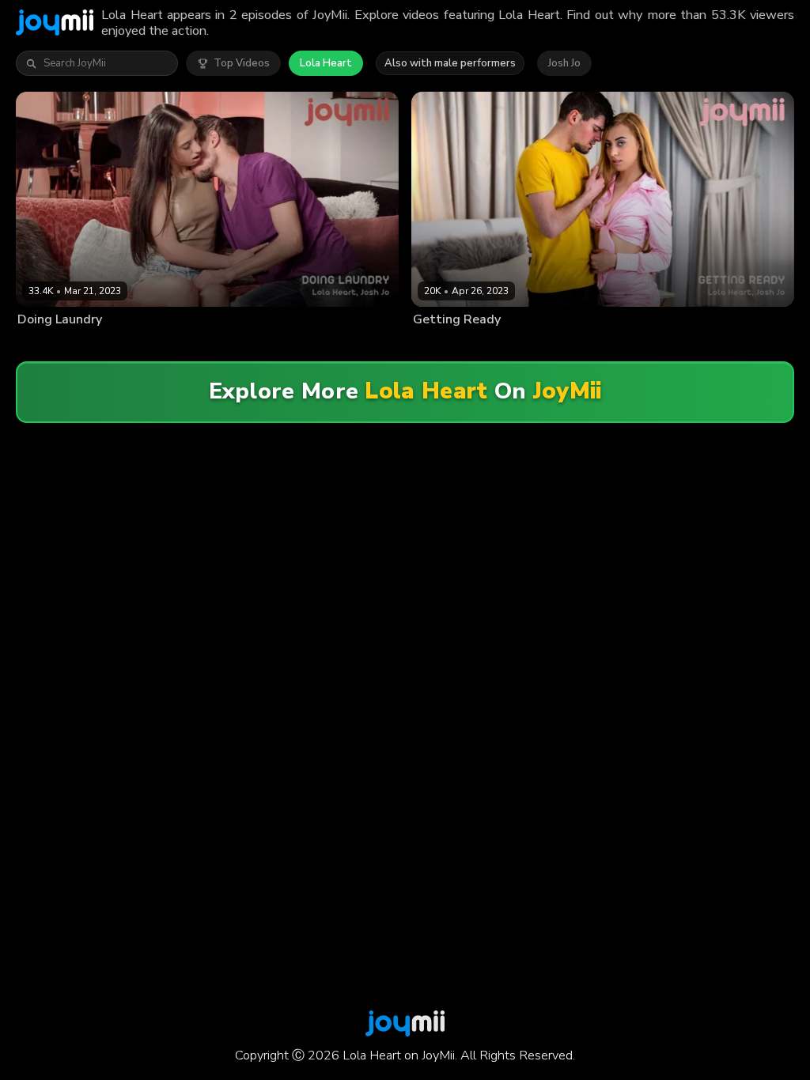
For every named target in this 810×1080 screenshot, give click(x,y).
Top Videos (242, 63)
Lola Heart (326, 63)
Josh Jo (564, 63)
